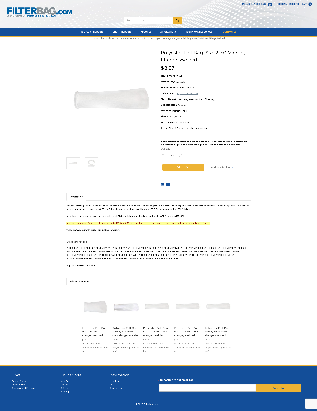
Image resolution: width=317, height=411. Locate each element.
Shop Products (122, 31)
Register (294, 4)
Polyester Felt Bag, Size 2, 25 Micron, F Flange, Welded (186, 331)
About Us (146, 31)
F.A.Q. (112, 384)
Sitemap (65, 391)
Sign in (282, 4)
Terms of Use (18, 384)
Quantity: (166, 148)
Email (162, 380)
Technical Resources (199, 31)
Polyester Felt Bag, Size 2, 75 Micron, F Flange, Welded (156, 331)
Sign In (64, 388)
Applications (168, 31)
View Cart (65, 381)
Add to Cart (95, 309)
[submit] (177, 20)
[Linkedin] (270, 4)
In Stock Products (92, 31)
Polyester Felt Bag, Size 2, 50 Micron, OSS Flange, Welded (126, 331)
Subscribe (278, 388)
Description (76, 196)
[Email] (162, 184)
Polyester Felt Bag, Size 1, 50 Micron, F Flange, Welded (94, 331)
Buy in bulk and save (187, 93)
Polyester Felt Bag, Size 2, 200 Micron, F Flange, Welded (218, 331)
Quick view (95, 303)
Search (64, 384)
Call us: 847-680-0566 (253, 4)
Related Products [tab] (79, 281)
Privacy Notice (19, 381)
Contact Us (230, 31)
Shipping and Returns (23, 388)
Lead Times (115, 381)
